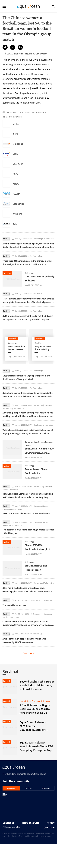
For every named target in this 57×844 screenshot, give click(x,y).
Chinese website (11, 827)
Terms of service (30, 822)
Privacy (50, 822)
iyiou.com (49, 827)
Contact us (8, 822)
